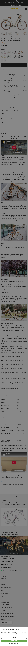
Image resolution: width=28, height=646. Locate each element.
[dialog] (14, 636)
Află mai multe (6, 634)
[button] (14, 643)
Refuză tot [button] (14, 637)
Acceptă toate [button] (14, 640)
